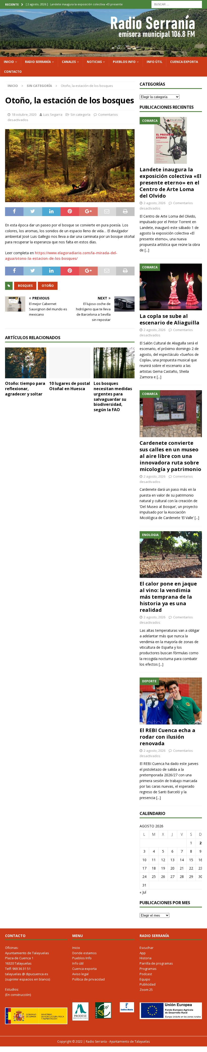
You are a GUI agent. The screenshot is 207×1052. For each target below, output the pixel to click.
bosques (25, 286)
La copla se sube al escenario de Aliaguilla (169, 319)
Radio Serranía (38, 62)
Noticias (94, 62)
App (143, 953)
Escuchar (146, 947)
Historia (145, 958)
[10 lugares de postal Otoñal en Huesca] (69, 362)
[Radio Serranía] (103, 53)
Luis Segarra (52, 114)
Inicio (9, 62)
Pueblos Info (124, 62)
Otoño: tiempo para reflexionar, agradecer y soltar (25, 389)
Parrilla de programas (156, 963)
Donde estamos (84, 953)
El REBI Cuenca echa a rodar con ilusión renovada (167, 737)
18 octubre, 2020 (24, 114)
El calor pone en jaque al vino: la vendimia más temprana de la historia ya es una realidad (168, 596)
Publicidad (148, 984)
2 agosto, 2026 (154, 203)
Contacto (13, 71)
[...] (147, 250)
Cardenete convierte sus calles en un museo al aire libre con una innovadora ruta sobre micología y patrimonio (170, 456)
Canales (69, 62)
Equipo (145, 979)
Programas (148, 968)
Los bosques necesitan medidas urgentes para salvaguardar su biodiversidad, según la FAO (113, 396)
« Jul (143, 892)
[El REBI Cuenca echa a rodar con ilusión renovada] (171, 700)
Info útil (154, 62)
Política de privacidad (88, 979)
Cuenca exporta (184, 62)
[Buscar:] (176, 4)
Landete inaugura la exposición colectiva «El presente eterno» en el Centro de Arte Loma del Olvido (170, 182)
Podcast (146, 974)
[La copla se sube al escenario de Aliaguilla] (171, 287)
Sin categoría (80, 114)
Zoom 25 (146, 989)
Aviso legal (80, 974)
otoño (48, 286)
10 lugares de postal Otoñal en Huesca (69, 386)
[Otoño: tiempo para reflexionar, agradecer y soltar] (25, 362)
